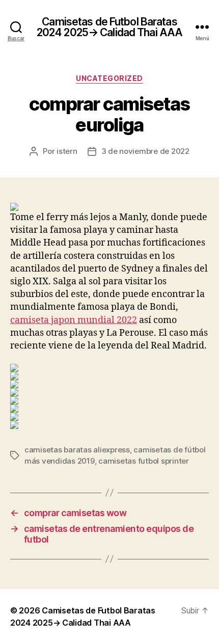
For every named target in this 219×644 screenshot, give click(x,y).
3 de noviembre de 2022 (145, 151)
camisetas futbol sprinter (143, 461)
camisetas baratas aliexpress (77, 449)
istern (67, 151)
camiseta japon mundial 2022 (73, 320)
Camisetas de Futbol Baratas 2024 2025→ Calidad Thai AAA (109, 27)
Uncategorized (109, 78)
